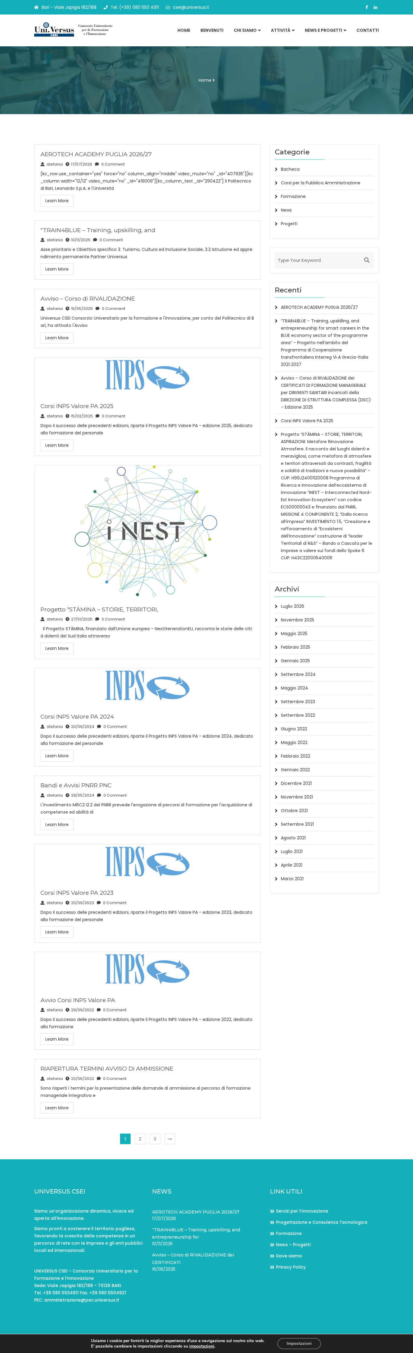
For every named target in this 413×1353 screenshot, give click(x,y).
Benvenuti (211, 30)
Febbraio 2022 (295, 756)
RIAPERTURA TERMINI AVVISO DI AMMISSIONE (107, 1068)
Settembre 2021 (297, 824)
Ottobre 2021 (294, 811)
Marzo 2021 (292, 879)
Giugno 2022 (294, 729)
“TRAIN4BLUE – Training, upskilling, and (98, 230)
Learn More (57, 201)
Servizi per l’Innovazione (302, 1211)
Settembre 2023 (298, 702)
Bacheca (290, 169)
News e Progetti (323, 30)
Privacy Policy (291, 1267)
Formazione (293, 196)
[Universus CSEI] (74, 29)
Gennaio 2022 (295, 770)
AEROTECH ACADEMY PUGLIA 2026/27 (96, 154)
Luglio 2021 (292, 851)
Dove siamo (289, 1256)
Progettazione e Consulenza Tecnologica (321, 1222)
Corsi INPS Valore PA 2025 (77, 406)
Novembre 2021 (297, 797)
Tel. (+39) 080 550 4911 (135, 7)
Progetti (289, 224)
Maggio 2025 (294, 633)
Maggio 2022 (294, 742)
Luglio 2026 (292, 606)
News (286, 210)
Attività (281, 30)
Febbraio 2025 (295, 647)
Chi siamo (245, 30)
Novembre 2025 (297, 620)
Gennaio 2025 (295, 661)
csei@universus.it (191, 7)
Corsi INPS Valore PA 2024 (77, 716)
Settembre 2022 (298, 715)
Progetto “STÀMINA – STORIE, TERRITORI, (99, 609)
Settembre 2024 (298, 674)
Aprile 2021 (291, 865)
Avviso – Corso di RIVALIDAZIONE (88, 298)
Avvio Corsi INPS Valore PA (78, 1000)
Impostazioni (299, 1343)
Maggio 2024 (294, 688)
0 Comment (112, 164)
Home (183, 30)
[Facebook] (367, 7)
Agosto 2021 (293, 838)
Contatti (367, 30)
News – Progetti (293, 1245)
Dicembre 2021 (296, 783)
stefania (54, 164)
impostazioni (201, 1346)
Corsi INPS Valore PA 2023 (77, 892)
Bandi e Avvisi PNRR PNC (76, 785)
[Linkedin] (375, 7)
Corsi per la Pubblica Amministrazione (320, 183)
